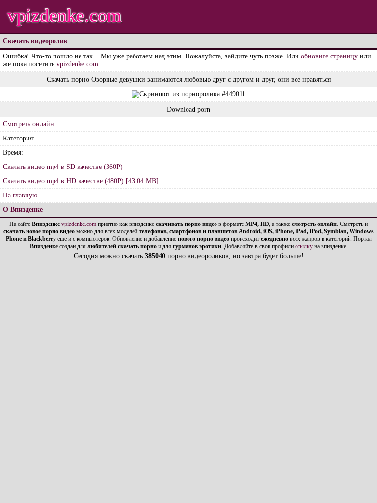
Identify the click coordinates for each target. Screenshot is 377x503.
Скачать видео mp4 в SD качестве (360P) (63, 166)
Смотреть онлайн (28, 124)
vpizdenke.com (64, 15)
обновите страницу (329, 56)
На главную (20, 195)
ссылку (304, 246)
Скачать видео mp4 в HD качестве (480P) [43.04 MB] (81, 181)
